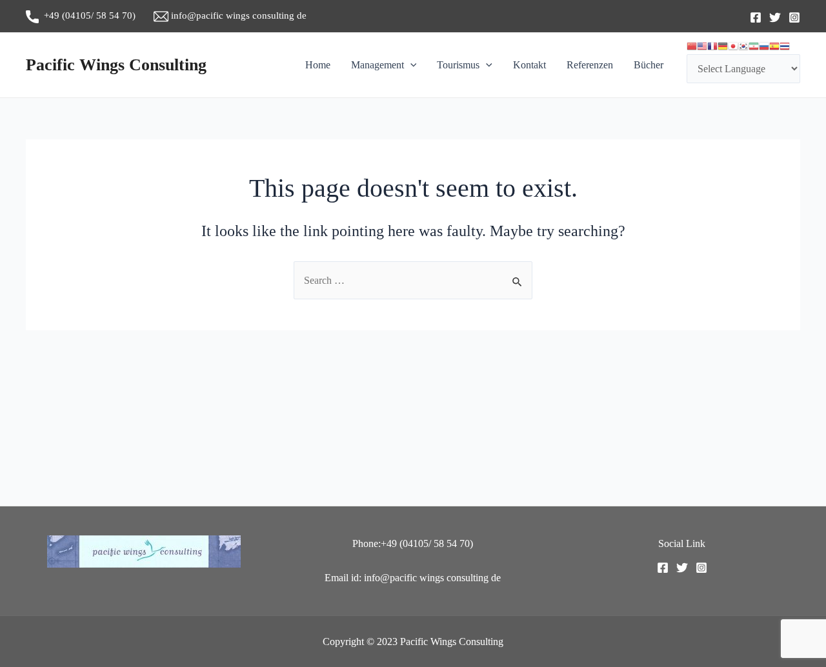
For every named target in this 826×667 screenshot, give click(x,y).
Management (377, 64)
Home (317, 64)
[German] (723, 46)
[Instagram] (794, 17)
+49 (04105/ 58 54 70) (96, 15)
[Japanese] (733, 46)
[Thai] (785, 46)
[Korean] (743, 46)
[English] (702, 46)
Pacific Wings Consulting (116, 64)
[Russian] (764, 46)
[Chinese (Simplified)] (692, 46)
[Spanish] (774, 46)
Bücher (648, 64)
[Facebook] (755, 17)
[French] (712, 46)
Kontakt (529, 64)
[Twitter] (775, 17)
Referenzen (590, 64)
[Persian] (754, 46)
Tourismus (458, 64)
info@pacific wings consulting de (237, 15)
